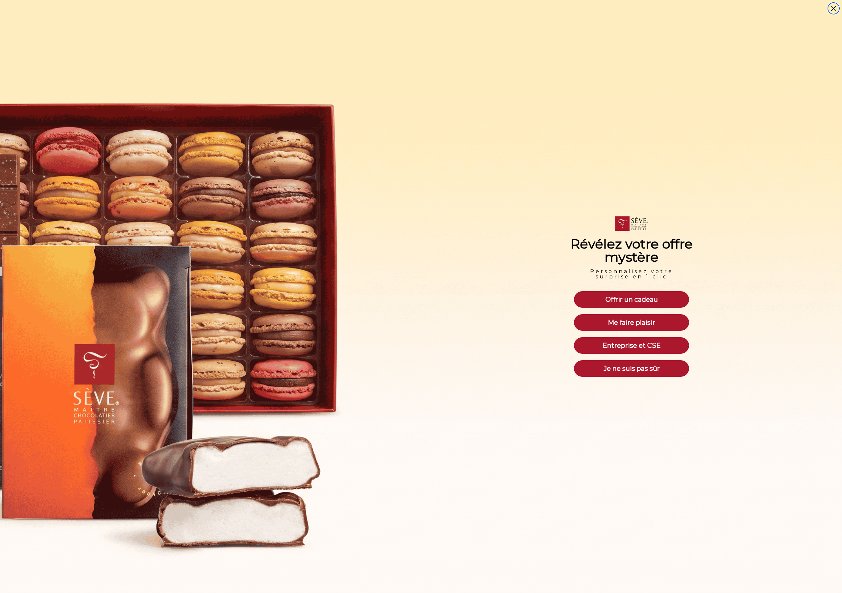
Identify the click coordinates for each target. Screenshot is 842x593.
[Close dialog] (833, 8)
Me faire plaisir (631, 322)
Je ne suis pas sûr (632, 368)
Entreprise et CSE (632, 345)
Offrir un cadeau (632, 299)
